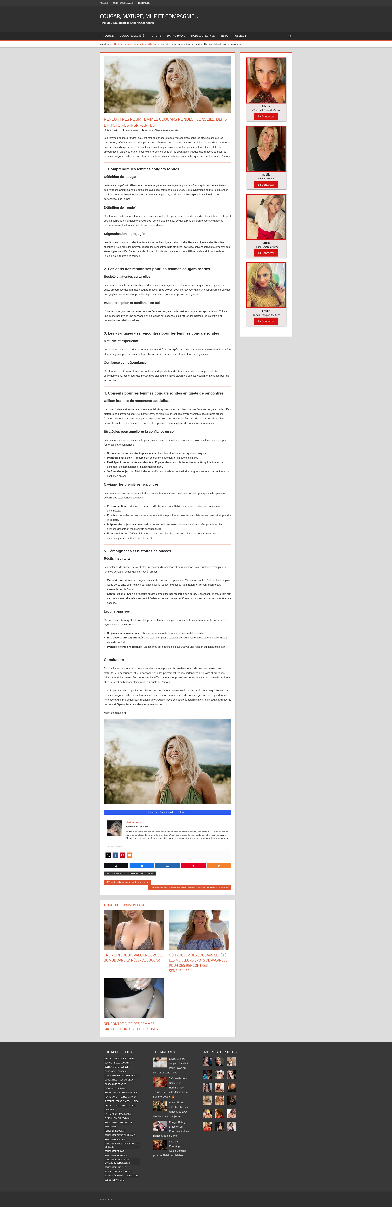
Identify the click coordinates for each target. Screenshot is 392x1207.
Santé (127, 1171)
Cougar (122, 1071)
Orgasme (109, 1110)
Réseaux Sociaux (113, 1171)
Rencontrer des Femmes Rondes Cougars (133, 873)
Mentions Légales (123, 3)
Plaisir (108, 1118)
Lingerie (109, 1105)
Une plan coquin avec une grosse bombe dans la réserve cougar (133, 957)
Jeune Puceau (123, 1101)
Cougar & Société (132, 35)
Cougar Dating (112, 1076)
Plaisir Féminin (121, 1118)
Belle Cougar (121, 1063)
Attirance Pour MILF (124, 1059)
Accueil (104, 3)
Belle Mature (112, 1067)
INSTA (224, 35)
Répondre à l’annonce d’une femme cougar (128, 883)
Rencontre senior (114, 1151)
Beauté (108, 1063)
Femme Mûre (111, 1097)
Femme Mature (129, 1093)
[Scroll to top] (387, 1202)
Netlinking (144, 3)
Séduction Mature (114, 1180)
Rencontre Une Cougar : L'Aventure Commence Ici (117, 1161)
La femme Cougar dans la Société (161, 130)
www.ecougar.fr (114, 846)
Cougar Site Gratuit (115, 1084)
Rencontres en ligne (116, 1155)
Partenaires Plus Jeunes (118, 1114)
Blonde (124, 1067)
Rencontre (111, 1127)
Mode (124, 1105)
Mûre (132, 1105)
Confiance (110, 1071)
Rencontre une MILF (115, 1167)
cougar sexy (126, 1080)
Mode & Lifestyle (203, 35)
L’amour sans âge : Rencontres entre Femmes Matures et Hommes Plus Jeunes (189, 888)
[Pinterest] (122, 855)
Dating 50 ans (176, 35)
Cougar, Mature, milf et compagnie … (150, 16)
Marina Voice (132, 130)
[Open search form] (290, 36)
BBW (107, 873)
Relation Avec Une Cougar (118, 1122)
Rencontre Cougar (115, 1131)
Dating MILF (110, 1088)
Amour (108, 1059)
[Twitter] (108, 855)
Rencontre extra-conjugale (120, 1135)
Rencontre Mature (115, 1139)
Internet (109, 1101)
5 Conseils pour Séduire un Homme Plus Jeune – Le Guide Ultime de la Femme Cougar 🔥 (170, 1087)
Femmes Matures (128, 1097)
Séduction (132, 1176)
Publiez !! (240, 35)
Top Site (155, 35)
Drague (122, 1088)
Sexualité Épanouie (115, 1176)
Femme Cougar (112, 1093)
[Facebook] (115, 855)
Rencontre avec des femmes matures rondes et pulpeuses (131, 1026)
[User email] (129, 855)
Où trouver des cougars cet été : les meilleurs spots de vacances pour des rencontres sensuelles (198, 962)
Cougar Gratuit (130, 1076)
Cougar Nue (111, 1080)
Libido (136, 1101)
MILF (117, 1105)
